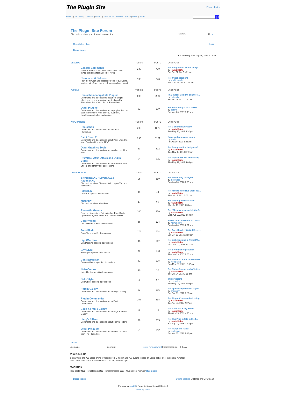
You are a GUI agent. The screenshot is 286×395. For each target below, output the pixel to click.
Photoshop (87, 127)
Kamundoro (176, 223)
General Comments (92, 67)
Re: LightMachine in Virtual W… (184, 240)
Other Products (90, 328)
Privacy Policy (213, 7)
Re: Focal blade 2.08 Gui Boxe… (184, 230)
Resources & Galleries (94, 78)
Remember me (170, 347)
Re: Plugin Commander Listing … (185, 298)
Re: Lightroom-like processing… (184, 157)
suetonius (175, 331)
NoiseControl (89, 269)
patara (174, 110)
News (134, 16)
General (75, 63)
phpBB (133, 386)
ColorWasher (88, 220)
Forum (128, 16)
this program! (175, 279)
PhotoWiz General (92, 210)
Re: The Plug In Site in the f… (183, 319)
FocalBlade (87, 230)
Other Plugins (89, 107)
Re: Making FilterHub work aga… (185, 191)
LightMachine (89, 240)
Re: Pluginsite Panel (178, 328)
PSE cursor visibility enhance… (184, 95)
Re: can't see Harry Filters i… (182, 308)
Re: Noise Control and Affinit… (184, 269)
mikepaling (176, 262)
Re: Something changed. (180, 177)
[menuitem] (87, 44)
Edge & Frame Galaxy (94, 308)
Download (89, 16)
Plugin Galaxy (89, 288)
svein (173, 139)
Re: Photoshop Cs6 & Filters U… (184, 107)
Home (68, 16)
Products (79, 16)
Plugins (75, 90)
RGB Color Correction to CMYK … (185, 220)
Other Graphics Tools (93, 147)
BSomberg (151, 371)
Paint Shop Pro (90, 137)
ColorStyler (87, 279)
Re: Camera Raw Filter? (180, 127)
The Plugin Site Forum (91, 30)
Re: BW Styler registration (181, 249)
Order (97, 16)
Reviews (119, 16)
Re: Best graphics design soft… (184, 147)
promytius (175, 281)
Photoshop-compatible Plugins (99, 95)
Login (73, 342)
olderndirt (175, 97)
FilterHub (86, 191)
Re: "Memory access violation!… (184, 210)
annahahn (175, 291)
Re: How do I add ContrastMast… (185, 259)
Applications (78, 122)
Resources (109, 16)
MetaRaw (86, 200)
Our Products (78, 173)
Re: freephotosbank (178, 78)
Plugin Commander (92, 298)
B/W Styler (87, 249)
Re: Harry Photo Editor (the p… (184, 67)
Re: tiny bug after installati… (182, 200)
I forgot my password (152, 347)
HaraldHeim (177, 70)
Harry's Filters (89, 319)
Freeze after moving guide (181, 137)
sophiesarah (176, 80)
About (143, 16)
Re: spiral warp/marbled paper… (184, 288)
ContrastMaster (90, 259)
